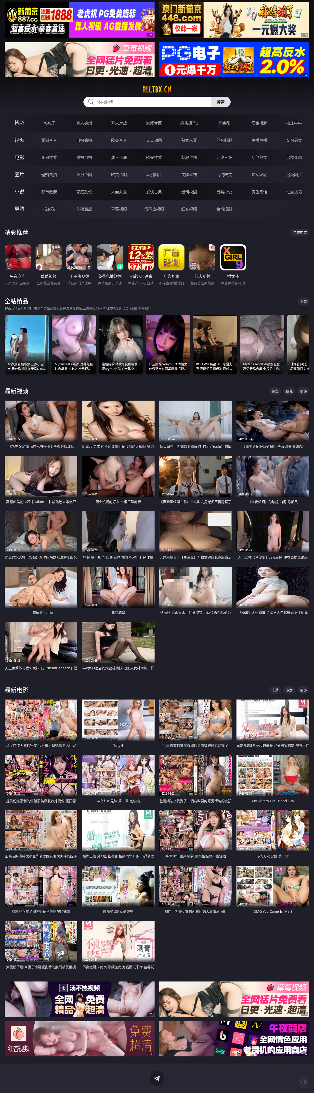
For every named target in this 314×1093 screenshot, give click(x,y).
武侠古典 (154, 192)
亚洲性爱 (49, 157)
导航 (19, 209)
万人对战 (119, 123)
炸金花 (224, 123)
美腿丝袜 (189, 174)
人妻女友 (119, 192)
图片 (19, 174)
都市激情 (49, 192)
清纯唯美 (224, 174)
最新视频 (16, 391)
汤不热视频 (154, 209)
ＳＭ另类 (294, 140)
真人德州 (84, 123)
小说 (19, 191)
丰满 (275, 690)
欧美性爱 (154, 157)
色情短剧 (224, 209)
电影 (19, 157)
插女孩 (49, 209)
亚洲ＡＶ (49, 140)
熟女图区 (259, 174)
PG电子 (49, 123)
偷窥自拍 (49, 174)
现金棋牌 (259, 123)
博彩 (19, 123)
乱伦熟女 (259, 157)
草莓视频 (119, 209)
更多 (303, 391)
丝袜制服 (224, 140)
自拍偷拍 (84, 140)
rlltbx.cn (157, 89)
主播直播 (259, 140)
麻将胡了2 (189, 123)
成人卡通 (119, 157)
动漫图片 (154, 174)
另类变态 (294, 157)
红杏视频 (189, 209)
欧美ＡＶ (119, 140)
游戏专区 (154, 123)
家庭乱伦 (84, 192)
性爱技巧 (294, 192)
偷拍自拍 (84, 157)
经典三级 (224, 157)
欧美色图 (119, 174)
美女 (275, 391)
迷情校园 (189, 192)
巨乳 (289, 391)
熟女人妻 (189, 140)
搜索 (221, 102)
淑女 (289, 690)
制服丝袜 (189, 157)
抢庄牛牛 (294, 123)
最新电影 (16, 690)
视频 (19, 140)
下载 (303, 301)
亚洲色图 (84, 174)
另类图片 (294, 174)
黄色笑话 (259, 192)
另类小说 (224, 192)
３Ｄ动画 (154, 140)
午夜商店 (84, 209)
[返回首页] (303, 1082)
